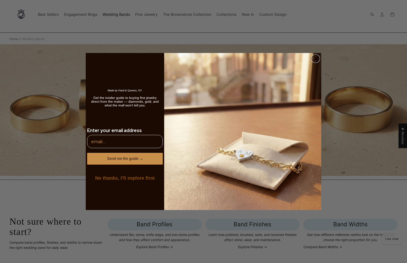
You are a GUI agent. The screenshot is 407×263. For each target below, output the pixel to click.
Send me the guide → (125, 159)
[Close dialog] (315, 58)
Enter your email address (114, 130)
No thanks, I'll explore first (125, 178)
